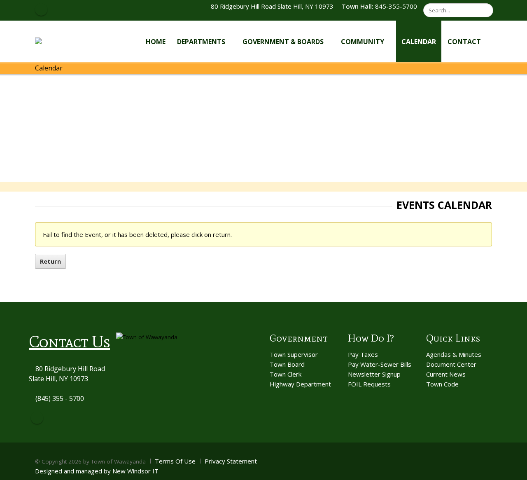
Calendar (418, 41)
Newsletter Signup (374, 374)
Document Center (451, 364)
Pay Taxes (363, 354)
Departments (201, 41)
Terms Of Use (175, 461)
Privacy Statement (231, 461)
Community (362, 41)
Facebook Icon (41, 9)
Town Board (287, 364)
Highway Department (300, 384)
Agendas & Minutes (453, 354)
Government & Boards (283, 41)
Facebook (37, 418)
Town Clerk (285, 374)
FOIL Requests (369, 384)
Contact (464, 41)
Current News (446, 374)
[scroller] (513, 470)
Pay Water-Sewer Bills (379, 364)
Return (50, 261)
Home (156, 41)
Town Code (442, 384)
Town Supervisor (294, 354)
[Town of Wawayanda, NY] (65, 41)
